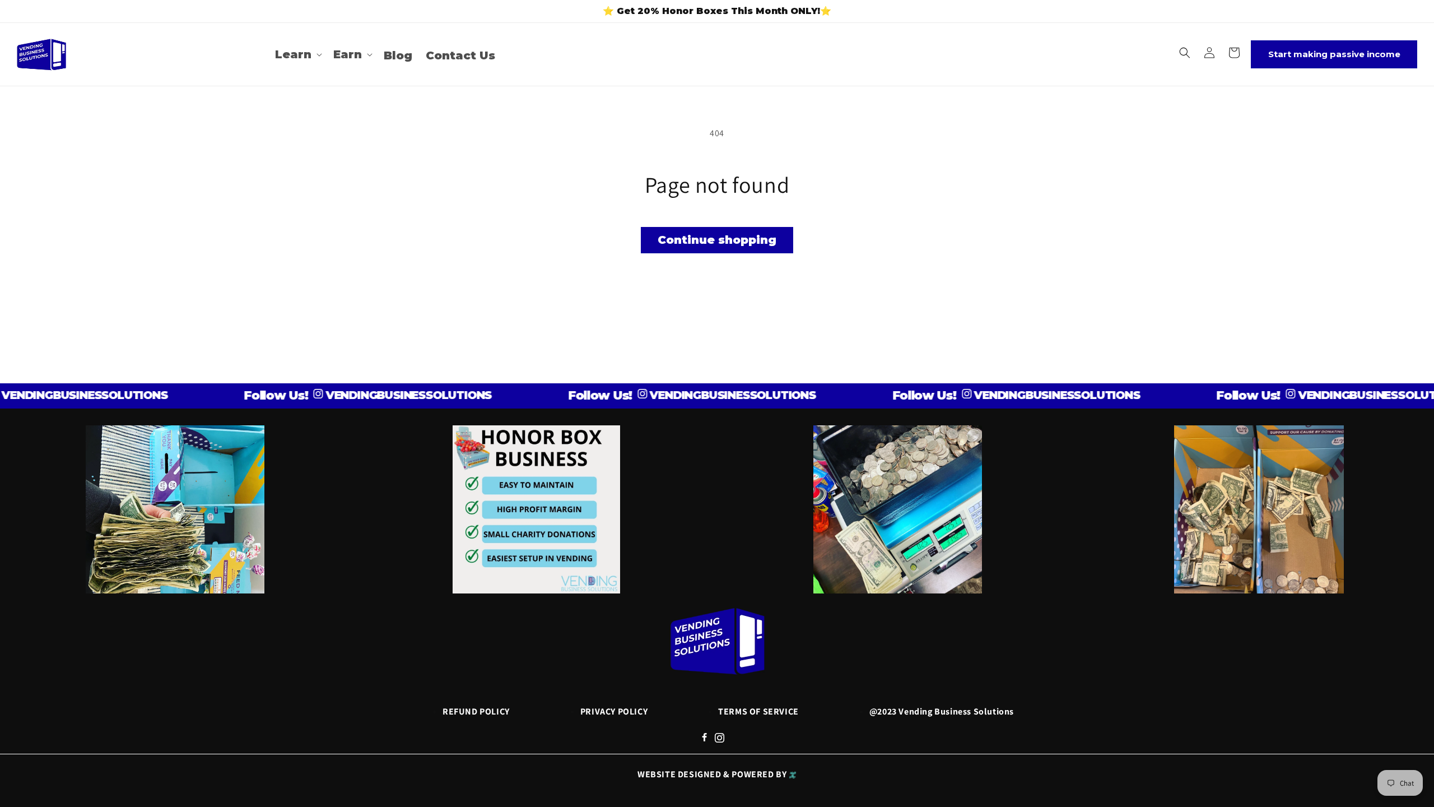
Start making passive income (1334, 54)
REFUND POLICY (476, 711)
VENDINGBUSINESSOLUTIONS (384, 395)
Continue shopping (717, 240)
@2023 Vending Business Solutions (941, 711)
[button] (297, 54)
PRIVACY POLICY (614, 711)
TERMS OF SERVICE (758, 711)
